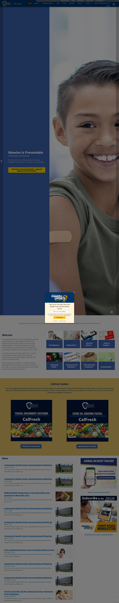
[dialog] (59, 307)
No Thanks (55, 321)
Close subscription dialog (74, 293)
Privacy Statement (66, 315)
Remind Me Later (62, 321)
